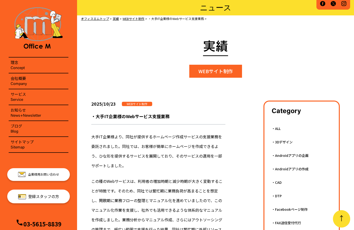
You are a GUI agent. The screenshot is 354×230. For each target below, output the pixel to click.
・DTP (277, 195)
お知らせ (26, 112)
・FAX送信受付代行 (286, 222)
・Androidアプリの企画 (290, 155)
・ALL (276, 128)
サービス (18, 96)
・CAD (277, 182)
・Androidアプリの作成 (290, 168)
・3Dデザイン (282, 142)
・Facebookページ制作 (290, 209)
